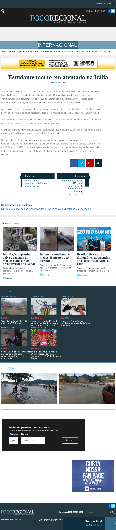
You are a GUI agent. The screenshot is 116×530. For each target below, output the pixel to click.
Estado (56, 51)
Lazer (77, 51)
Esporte (48, 51)
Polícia (102, 51)
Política (94, 51)
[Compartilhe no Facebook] (74, 163)
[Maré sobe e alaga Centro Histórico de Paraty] (29, 403)
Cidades (11, 51)
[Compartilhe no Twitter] (81, 163)
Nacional (85, 51)
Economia (29, 51)
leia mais (9, 278)
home (3, 51)
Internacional (67, 51)
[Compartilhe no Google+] (90, 163)
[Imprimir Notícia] (98, 163)
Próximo (70, 440)
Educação (38, 51)
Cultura (20, 51)
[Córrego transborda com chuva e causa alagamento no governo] (87, 403)
